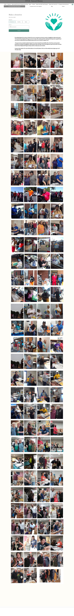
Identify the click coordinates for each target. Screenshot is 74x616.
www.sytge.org (53, 48)
